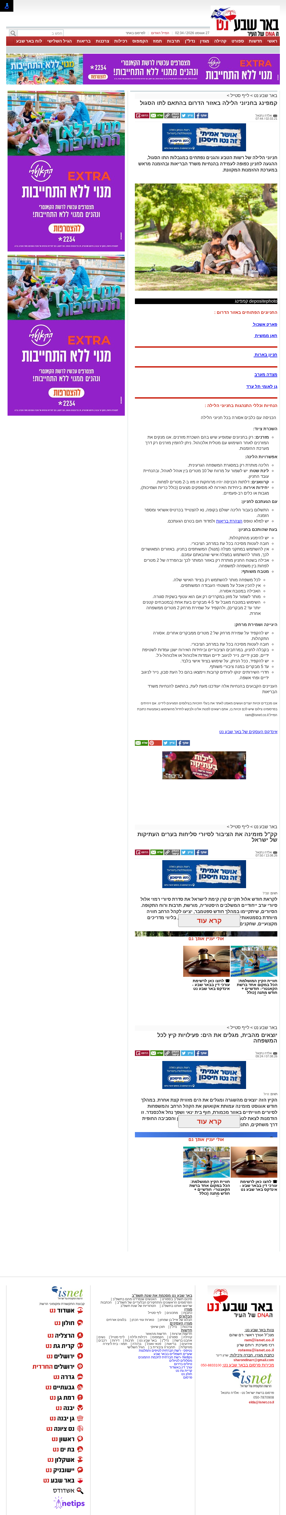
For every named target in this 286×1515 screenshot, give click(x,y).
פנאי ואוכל (154, 1344)
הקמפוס (140, 41)
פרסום (187, 1377)
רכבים (102, 1340)
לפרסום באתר (135, 33)
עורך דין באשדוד (180, 1367)
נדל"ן (190, 41)
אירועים (187, 1344)
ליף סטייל (154, 1313)
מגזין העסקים (181, 1323)
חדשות (255, 41)
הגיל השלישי (59, 41)
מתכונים (172, 1313)
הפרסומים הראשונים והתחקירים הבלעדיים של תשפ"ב (154, 1302)
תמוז (157, 41)
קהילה (220, 41)
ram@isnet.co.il (259, 1340)
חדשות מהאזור (156, 1334)
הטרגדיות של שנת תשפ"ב (138, 1306)
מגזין (204, 41)
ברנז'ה (136, 1344)
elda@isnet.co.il (261, 1402)
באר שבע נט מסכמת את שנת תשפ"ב (162, 1295)
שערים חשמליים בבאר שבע (172, 1354)
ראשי (272, 41)
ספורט (238, 41)
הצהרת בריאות (229, 521)
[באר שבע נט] (242, 1317)
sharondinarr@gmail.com (253, 1360)
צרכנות (102, 41)
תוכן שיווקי (158, 1327)
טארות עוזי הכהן (143, 1320)
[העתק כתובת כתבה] (171, 117)
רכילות (120, 41)
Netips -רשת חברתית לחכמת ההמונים (165, 1357)
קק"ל (266, 893)
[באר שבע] (245, 36)
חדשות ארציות (182, 1334)
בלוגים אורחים (116, 1320)
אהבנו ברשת (183, 1340)
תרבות (173, 41)
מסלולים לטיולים (180, 1361)
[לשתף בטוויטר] (187, 117)
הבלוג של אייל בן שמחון (175, 1320)
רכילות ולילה (138, 1337)
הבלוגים (185, 1316)
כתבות (187, 1313)
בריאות (84, 41)
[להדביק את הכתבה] (155, 745)
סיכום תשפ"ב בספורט (177, 1299)
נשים (101, 1337)
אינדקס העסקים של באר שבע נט (248, 731)
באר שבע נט (265, 95)
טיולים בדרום (182, 1364)
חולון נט (186, 1374)
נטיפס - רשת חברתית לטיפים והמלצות (165, 1350)
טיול (266, 1094)
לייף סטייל (239, 95)
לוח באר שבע (29, 41)
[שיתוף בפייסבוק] (201, 117)
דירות (116, 1340)
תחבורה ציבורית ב (162, 1347)
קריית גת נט (184, 1371)
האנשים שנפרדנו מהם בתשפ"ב (135, 1299)
